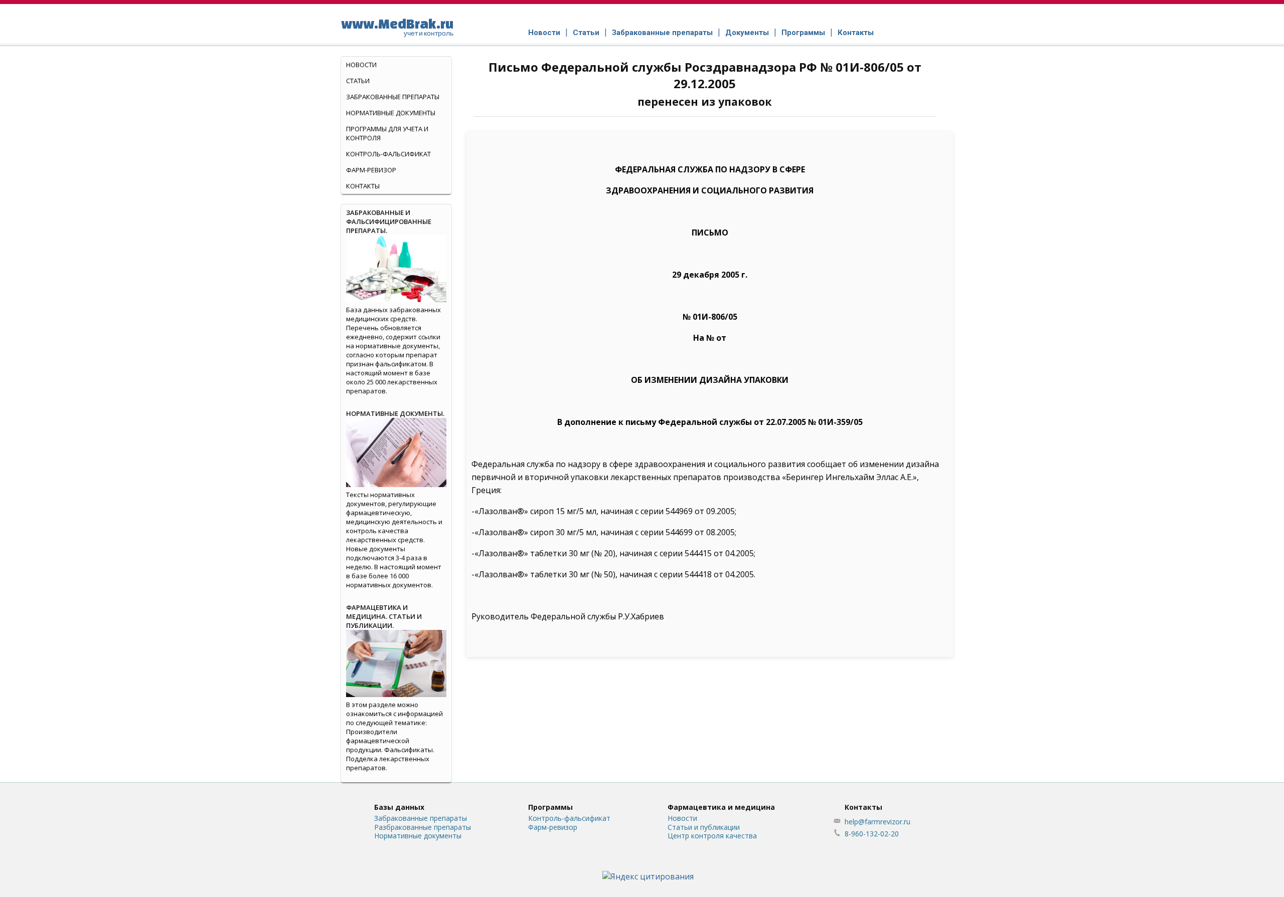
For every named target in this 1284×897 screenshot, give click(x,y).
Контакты (856, 32)
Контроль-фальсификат (569, 818)
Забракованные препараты (662, 32)
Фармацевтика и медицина (721, 807)
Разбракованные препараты (422, 827)
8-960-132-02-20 (872, 833)
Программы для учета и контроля (387, 133)
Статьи (586, 32)
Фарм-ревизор (371, 169)
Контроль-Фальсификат (388, 153)
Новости (544, 32)
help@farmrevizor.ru (877, 821)
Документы (747, 32)
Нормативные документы (390, 112)
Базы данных (399, 807)
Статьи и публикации (704, 827)
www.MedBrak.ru (397, 26)
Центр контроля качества (712, 835)
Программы (803, 32)
